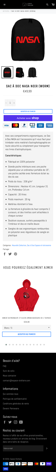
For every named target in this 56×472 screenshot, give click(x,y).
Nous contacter (9, 375)
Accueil (6, 11)
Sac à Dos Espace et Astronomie (39, 245)
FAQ (4, 366)
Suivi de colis (8, 370)
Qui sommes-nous (10, 393)
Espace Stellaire (16, 459)
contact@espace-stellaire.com (16, 380)
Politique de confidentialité (15, 398)
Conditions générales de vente (16, 403)
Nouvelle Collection (19, 245)
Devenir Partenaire (11, 408)
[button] (6, 344)
